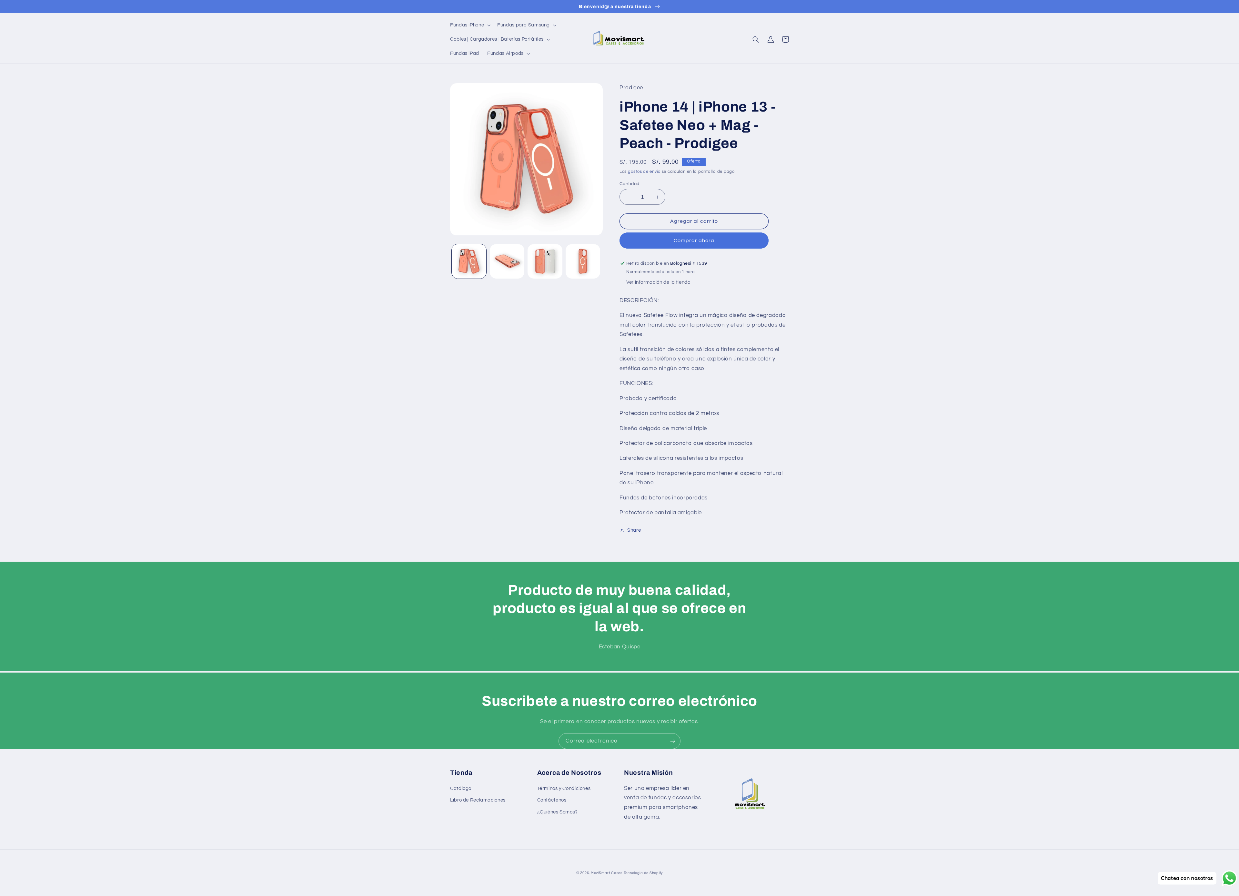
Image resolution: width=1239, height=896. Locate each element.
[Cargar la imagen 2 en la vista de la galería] (507, 261)
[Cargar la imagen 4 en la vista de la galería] (583, 261)
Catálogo (460, 788)
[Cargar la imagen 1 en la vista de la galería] (469, 261)
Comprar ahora (694, 240)
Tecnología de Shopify (643, 873)
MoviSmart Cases (606, 873)
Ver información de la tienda (658, 282)
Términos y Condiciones (564, 788)
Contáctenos (552, 800)
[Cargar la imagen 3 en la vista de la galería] (545, 261)
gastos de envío (644, 172)
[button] (469, 25)
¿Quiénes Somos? (557, 812)
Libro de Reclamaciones (478, 800)
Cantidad (629, 184)
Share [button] (634, 530)
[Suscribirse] (672, 741)
